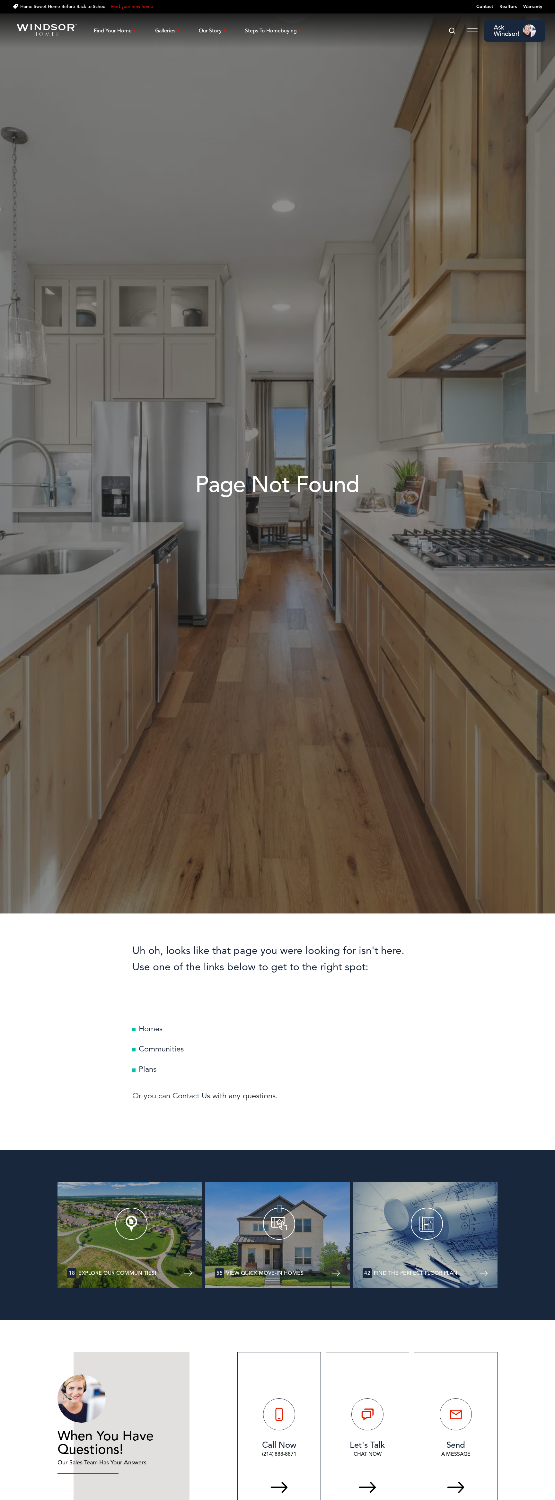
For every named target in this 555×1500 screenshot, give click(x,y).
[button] (452, 31)
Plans (147, 1069)
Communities (161, 1049)
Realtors (508, 6)
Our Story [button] (210, 31)
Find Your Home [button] (113, 31)
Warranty (532, 6)
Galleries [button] (165, 31)
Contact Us (191, 1096)
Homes (151, 1028)
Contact (484, 6)
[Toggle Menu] (472, 31)
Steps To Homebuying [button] (271, 31)
